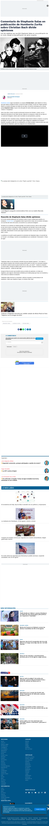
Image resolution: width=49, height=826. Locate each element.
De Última (3, 792)
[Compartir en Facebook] (19, 329)
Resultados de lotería (28, 779)
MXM (2, 775)
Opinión (4, 458)
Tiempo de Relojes (5, 797)
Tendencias (3, 772)
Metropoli (3, 756)
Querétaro (27, 747)
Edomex (27, 741)
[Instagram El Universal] (38, 793)
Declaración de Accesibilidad (18, 819)
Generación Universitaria (28, 765)
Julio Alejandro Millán (7, 461)
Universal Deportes (5, 765)
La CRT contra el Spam (10, 471)
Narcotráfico (4, 759)
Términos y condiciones (31, 819)
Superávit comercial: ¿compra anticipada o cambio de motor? (22, 463)
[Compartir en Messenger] (25, 329)
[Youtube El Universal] (35, 793)
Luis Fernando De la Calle (8, 476)
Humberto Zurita (16, 323)
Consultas (3, 784)
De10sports (27, 769)
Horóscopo (27, 777)
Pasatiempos (28, 775)
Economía (3, 764)
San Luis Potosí (28, 748)
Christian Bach (10, 221)
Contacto (39, 819)
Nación (2, 741)
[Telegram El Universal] (26, 793)
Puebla (26, 744)
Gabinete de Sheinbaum (4, 751)
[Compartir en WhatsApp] (23, 329)
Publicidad (35, 818)
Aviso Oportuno (28, 760)
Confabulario (4, 770)
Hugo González (5, 469)
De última (3, 779)
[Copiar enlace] (28, 329)
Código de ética (23, 818)
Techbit (2, 776)
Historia (9, 819)
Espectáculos (11, 93)
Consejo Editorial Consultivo (13, 818)
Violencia (30, 818)
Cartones (3, 762)
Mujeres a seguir (4, 744)
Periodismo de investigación (4, 746)
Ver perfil (9, 97)
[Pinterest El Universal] (42, 793)
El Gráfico (27, 767)
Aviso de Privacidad (43, 818)
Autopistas (3, 782)
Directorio (4, 818)
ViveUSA (27, 772)
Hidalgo (27, 745)
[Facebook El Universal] (29, 793)
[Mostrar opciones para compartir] (48, 6)
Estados (3, 758)
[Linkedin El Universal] (45, 793)
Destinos (3, 781)
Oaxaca (27, 742)
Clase (2, 788)
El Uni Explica (4, 748)
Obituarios (27, 763)
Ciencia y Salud (4, 773)
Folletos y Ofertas (29, 758)
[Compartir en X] (21, 329)
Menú (2, 778)
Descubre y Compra (29, 756)
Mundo (2, 753)
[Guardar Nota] (30, 329)
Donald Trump (4, 755)
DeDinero (27, 770)
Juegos (26, 773)
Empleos (27, 761)
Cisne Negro (3, 798)
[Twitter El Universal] (32, 793)
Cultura (2, 769)
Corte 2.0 (3, 742)
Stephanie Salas (6, 323)
